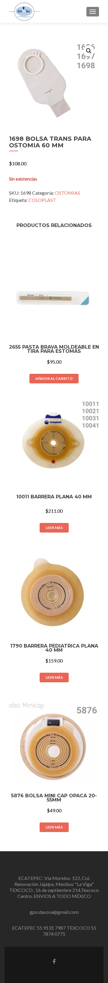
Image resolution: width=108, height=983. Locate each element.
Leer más (54, 527)
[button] (88, 51)
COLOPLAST (42, 200)
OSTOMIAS (67, 193)
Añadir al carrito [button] (54, 378)
